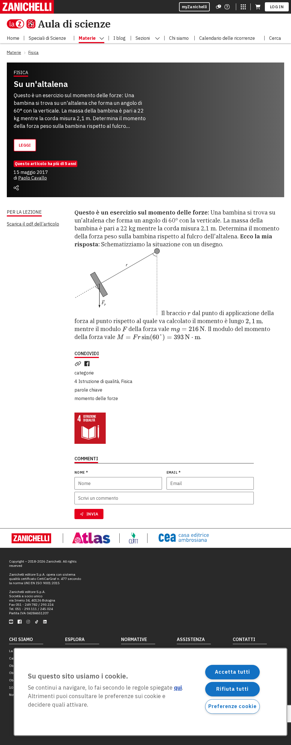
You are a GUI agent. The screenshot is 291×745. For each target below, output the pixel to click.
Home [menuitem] (13, 38)
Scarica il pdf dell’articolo (33, 224)
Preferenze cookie (232, 706)
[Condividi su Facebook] (88, 363)
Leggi (25, 145)
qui (178, 688)
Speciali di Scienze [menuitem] (47, 38)
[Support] (218, 7)
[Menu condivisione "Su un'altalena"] (16, 187)
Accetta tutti (232, 672)
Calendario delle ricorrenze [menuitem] (227, 38)
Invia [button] (92, 514)
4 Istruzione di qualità (96, 381)
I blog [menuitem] (119, 38)
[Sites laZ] (243, 7)
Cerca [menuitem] (275, 38)
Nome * (81, 472)
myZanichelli (194, 6)
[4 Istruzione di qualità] (90, 428)
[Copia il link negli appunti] (79, 363)
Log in (277, 6)
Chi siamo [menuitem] (179, 38)
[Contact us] (227, 7)
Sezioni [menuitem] (143, 38)
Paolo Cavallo (32, 178)
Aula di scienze (74, 23)
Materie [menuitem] (87, 38)
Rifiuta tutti (232, 689)
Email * (174, 472)
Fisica (126, 381)
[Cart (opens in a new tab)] (257, 6)
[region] (150, 692)
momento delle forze (96, 398)
